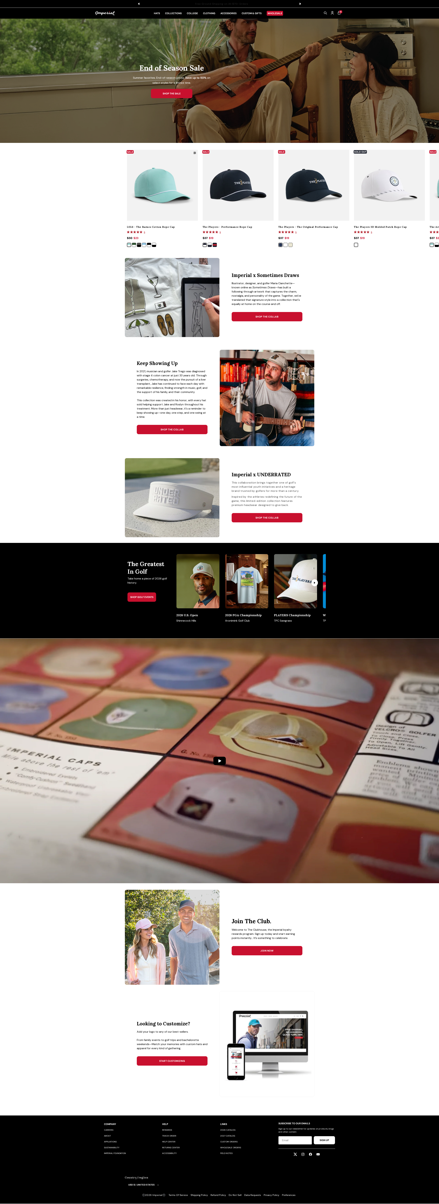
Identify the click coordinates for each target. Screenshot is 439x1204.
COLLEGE (192, 13)
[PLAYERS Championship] (295, 581)
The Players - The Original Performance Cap (308, 226)
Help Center (168, 1141)
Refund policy (218, 1195)
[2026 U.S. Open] (198, 581)
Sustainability (111, 1147)
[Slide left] (185, 582)
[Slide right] (314, 582)
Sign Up (324, 1140)
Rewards (167, 1130)
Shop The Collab (267, 316)
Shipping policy (199, 1195)
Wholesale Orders (230, 1147)
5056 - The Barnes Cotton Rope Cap (151, 226)
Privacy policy (271, 1195)
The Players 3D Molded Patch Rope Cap (380, 226)
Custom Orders (229, 1141)
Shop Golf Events (141, 597)
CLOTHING (209, 13)
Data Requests (252, 1195)
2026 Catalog (227, 1130)
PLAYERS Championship (292, 615)
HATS (157, 13)
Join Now (266, 950)
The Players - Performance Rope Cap (227, 226)
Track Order (169, 1135)
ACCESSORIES (228, 13)
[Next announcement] (300, 4)
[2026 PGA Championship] (246, 581)
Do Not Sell (235, 1195)
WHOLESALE (275, 13)
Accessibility (169, 1153)
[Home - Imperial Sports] (105, 13)
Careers (108, 1130)
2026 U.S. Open (187, 615)
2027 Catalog (227, 1135)
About (107, 1135)
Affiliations (110, 1141)
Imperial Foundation (115, 1153)
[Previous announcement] (139, 4)
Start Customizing (172, 1060)
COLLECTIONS (173, 13)
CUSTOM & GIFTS (252, 13)
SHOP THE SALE (172, 93)
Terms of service (178, 1195)
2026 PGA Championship (243, 615)
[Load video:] (219, 760)
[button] (325, 13)
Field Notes (226, 1153)
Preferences (288, 1195)
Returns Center (171, 1147)
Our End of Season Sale (242, 3)
